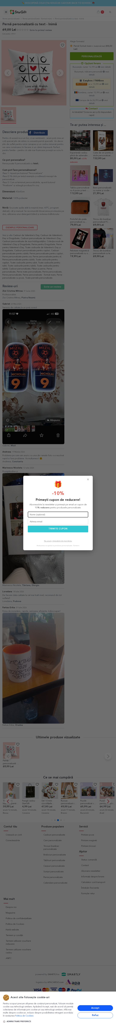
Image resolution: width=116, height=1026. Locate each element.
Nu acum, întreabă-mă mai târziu (58, 541)
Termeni (76, 546)
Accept (95, 1008)
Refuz (95, 1015)
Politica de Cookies (24, 1016)
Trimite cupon (58, 529)
